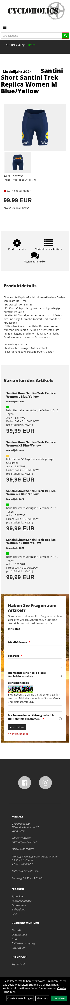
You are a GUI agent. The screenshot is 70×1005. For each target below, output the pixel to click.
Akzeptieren (59, 998)
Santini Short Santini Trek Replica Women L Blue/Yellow (31, 395)
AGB (14, 939)
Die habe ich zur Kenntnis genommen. (31, 717)
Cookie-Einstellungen (20, 998)
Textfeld (13, 655)
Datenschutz (19, 934)
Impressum (18, 947)
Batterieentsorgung (23, 943)
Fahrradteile (19, 905)
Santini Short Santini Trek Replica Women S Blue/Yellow (31, 492)
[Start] (6, 45)
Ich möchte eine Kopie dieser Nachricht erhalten (27, 674)
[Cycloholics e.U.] (36, 11)
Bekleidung (18, 45)
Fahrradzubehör (21, 900)
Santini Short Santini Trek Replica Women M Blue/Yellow (32, 80)
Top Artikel (18, 964)
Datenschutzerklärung (27, 715)
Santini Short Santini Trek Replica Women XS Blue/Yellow (31, 443)
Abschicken (17, 727)
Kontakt (16, 930)
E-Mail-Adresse (17, 642)
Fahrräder (18, 896)
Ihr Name (14, 629)
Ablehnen (42, 998)
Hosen (32, 45)
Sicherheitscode (18, 682)
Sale (14, 914)
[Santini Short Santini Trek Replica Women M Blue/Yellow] (35, 127)
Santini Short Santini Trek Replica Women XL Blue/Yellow (31, 541)
